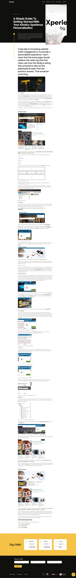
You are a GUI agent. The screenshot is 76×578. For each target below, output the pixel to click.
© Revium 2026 (12, 574)
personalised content (48, 98)
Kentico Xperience (33, 103)
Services (48, 1)
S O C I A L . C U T (43, 259)
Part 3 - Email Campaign (23, 527)
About (53, 1)
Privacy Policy (19, 574)
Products (25, 574)
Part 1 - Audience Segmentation (24, 523)
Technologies (58, 1)
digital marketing (38, 269)
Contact (64, 1)
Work (44, 1)
